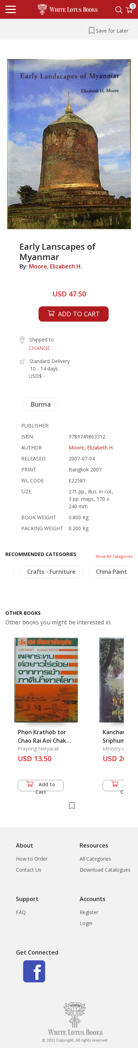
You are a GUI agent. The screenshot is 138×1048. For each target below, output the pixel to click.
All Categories (95, 858)
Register (89, 912)
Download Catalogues (105, 869)
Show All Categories (114, 556)
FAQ (21, 912)
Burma (40, 404)
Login (86, 923)
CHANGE (39, 347)
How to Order (31, 858)
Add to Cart (45, 786)
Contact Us (28, 869)
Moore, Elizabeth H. (55, 266)
